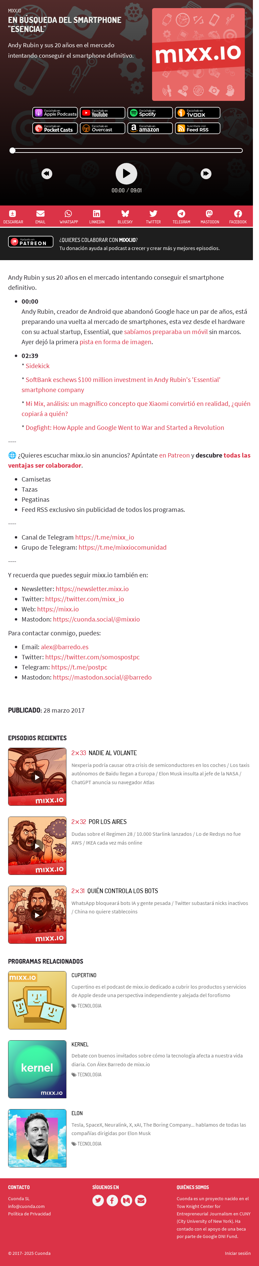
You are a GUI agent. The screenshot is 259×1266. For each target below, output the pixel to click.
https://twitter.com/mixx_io (84, 599)
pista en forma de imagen (115, 341)
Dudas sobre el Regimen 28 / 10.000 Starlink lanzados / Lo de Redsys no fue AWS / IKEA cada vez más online (156, 838)
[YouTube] (102, 113)
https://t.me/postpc (79, 667)
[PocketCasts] (55, 128)
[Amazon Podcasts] (150, 128)
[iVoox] (198, 113)
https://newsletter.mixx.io (92, 588)
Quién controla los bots (122, 890)
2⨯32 (78, 821)
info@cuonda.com (26, 1206)
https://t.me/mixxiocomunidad (123, 547)
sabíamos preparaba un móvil (166, 331)
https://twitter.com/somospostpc (92, 657)
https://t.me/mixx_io (104, 537)
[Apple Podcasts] (55, 113)
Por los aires (108, 821)
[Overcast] (102, 128)
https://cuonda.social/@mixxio (96, 619)
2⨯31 (78, 890)
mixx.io (14, 10)
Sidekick (38, 365)
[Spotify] (150, 113)
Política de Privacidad (29, 1214)
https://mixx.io (58, 609)
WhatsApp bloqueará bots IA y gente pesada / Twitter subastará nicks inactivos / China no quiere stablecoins (159, 907)
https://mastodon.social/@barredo (102, 677)
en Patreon (174, 455)
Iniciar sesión (238, 1253)
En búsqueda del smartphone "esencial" (64, 24)
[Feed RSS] (198, 128)
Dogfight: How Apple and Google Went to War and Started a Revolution (125, 427)
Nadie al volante (113, 752)
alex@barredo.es (64, 646)
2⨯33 (78, 752)
